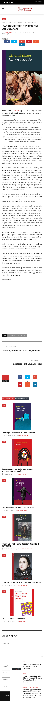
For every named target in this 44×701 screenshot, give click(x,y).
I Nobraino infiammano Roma (27, 364)
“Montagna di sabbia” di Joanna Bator (18, 432)
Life (33, 687)
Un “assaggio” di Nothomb (13, 619)
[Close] (42, 656)
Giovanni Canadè (23, 510)
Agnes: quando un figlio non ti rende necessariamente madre (17, 470)
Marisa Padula (22, 585)
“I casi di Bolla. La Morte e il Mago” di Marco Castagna (32, 666)
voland (23, 335)
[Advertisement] (22, 306)
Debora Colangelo (26, 549)
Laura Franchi (9, 32)
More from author (21, 398)
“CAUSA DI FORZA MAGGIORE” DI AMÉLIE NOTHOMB (20, 545)
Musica (36, 687)
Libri (3, 19)
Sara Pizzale (23, 621)
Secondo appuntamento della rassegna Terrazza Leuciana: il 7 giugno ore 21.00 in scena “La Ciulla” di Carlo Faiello (32, 693)
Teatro (24, 673)
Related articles (8, 398)
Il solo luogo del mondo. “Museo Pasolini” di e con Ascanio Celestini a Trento (32, 679)
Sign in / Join (38, 2)
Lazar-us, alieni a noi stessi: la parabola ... (22, 350)
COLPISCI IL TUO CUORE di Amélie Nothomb (21, 582)
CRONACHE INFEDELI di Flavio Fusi (18, 507)
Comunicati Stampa (27, 687)
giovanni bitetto (14, 335)
